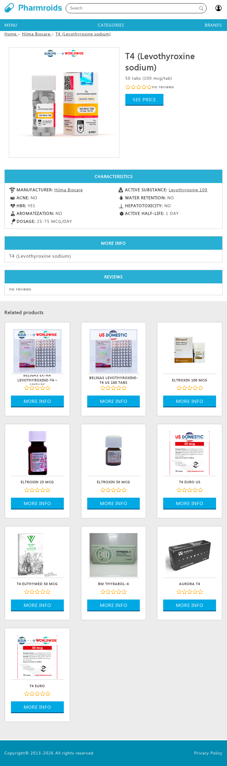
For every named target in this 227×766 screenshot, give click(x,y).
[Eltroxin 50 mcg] (113, 452)
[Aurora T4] (189, 554)
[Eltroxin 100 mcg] (189, 350)
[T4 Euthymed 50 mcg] (37, 554)
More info (37, 401)
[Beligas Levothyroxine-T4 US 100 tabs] (113, 350)
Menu (10, 25)
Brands (213, 25)
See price (144, 99)
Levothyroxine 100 (188, 189)
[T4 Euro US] (189, 452)
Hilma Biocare (68, 189)
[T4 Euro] (37, 656)
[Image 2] (64, 102)
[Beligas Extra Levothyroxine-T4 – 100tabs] (37, 350)
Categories (111, 25)
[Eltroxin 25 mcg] (37, 452)
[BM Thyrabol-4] (113, 554)
